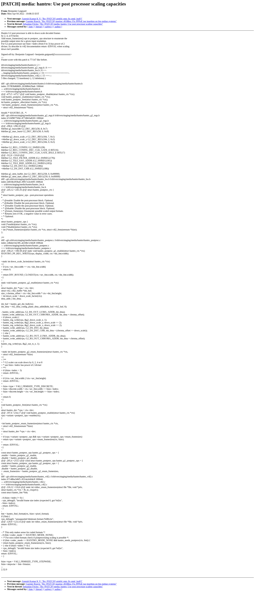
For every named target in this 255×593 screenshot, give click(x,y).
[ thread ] (39, 26)
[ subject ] (48, 26)
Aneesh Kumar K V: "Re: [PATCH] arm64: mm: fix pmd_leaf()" (52, 18)
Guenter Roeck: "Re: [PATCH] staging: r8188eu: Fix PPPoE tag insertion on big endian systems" (71, 21)
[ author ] (57, 26)
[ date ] (31, 26)
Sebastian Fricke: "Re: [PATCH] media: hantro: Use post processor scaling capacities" (63, 24)
